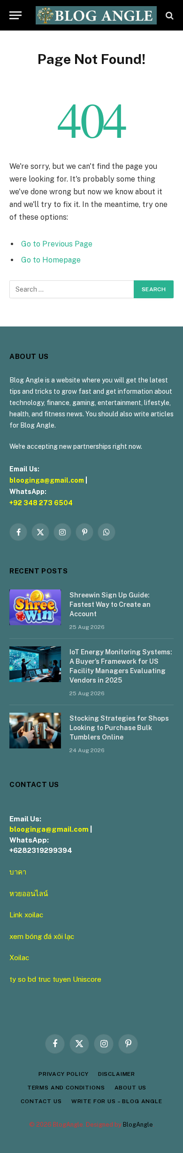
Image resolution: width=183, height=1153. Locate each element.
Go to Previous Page (56, 243)
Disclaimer (116, 1074)
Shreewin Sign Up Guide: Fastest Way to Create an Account (110, 604)
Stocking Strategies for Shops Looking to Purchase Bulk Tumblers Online (119, 728)
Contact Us (41, 1101)
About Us (130, 1087)
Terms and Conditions (66, 1087)
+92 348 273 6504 (41, 503)
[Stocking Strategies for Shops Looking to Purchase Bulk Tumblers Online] (35, 730)
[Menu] (15, 15)
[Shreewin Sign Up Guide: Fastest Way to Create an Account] (35, 607)
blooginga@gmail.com (46, 480)
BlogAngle (138, 1124)
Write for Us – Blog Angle (116, 1101)
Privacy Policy (63, 1074)
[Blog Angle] (96, 15)
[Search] (169, 15)
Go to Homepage (51, 259)
